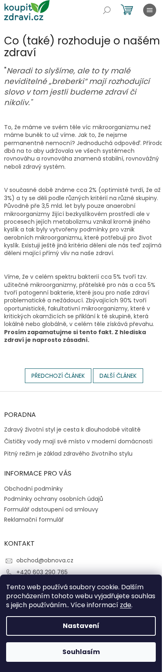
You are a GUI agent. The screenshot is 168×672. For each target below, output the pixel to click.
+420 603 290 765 (42, 572)
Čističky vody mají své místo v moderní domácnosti (78, 441)
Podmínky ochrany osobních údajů (53, 499)
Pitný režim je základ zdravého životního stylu (68, 454)
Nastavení (81, 625)
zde (125, 605)
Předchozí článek (58, 376)
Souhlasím (81, 652)
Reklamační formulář (34, 520)
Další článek (118, 376)
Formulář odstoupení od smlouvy (51, 509)
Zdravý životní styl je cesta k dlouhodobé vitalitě (72, 430)
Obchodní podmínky (33, 489)
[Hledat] (107, 10)
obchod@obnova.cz (44, 560)
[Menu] (149, 10)
